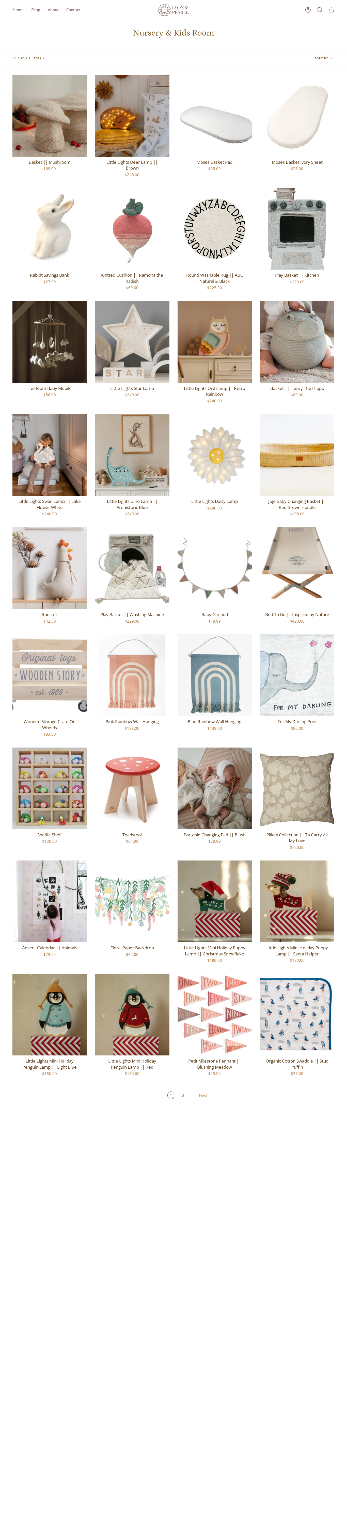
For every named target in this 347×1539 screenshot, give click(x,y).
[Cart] (331, 10)
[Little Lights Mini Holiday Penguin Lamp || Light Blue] (49, 1014)
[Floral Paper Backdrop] (132, 901)
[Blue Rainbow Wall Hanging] (215, 675)
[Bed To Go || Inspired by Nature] (297, 568)
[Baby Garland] (215, 568)
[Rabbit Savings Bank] (49, 229)
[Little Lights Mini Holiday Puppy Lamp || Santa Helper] (297, 901)
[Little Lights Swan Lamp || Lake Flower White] (49, 455)
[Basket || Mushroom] (49, 116)
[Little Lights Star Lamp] (132, 342)
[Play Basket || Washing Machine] (132, 568)
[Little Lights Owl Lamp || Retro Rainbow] (215, 342)
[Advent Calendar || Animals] (49, 901)
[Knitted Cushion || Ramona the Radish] (132, 229)
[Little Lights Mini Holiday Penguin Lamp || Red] (132, 1014)
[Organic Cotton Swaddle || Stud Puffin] (297, 1014)
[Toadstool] (132, 788)
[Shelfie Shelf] (49, 788)
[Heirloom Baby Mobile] (49, 342)
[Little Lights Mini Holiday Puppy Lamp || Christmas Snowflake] (215, 901)
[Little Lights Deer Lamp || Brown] (132, 116)
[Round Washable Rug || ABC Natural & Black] (215, 229)
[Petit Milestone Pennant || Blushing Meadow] (215, 1014)
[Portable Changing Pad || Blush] (215, 788)
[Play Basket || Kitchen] (297, 229)
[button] (35, 10)
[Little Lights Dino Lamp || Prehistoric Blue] (132, 455)
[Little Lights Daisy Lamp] (215, 455)
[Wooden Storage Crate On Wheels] (49, 675)
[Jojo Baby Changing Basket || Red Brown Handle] (297, 455)
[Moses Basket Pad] (215, 116)
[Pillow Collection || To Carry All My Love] (297, 788)
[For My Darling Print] (297, 675)
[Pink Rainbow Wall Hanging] (132, 675)
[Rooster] (49, 568)
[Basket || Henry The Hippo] (297, 342)
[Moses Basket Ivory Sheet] (297, 116)
